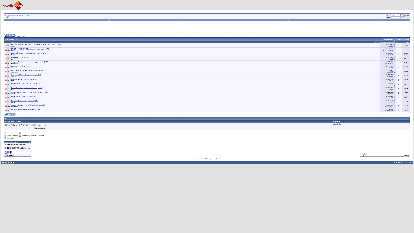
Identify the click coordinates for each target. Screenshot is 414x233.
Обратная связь (397, 162)
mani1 (12, 67)
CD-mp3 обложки (24, 15)
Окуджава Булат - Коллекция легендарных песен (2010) (29, 62)
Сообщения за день (285, 20)
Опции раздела (388, 39)
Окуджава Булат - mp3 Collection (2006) (24, 79)
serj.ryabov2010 (389, 50)
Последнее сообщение (387, 42)
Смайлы (7, 152)
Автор (17, 42)
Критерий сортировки (10, 124)
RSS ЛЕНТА (21, 36)
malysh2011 (14, 72)
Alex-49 (13, 93)
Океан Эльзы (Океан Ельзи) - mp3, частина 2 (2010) (28, 70)
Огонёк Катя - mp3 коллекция (21, 66)
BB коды (7, 151)
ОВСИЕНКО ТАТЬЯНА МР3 (20, 57)
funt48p (13, 50)
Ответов (398, 42)
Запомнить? (406, 15)
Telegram (180, 20)
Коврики (109, 20)
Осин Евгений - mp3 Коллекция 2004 (23, 83)
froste (12, 80)
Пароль (389, 17)
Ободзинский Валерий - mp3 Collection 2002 (25, 109)
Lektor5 (13, 89)
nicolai (391, 67)
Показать (33, 124)
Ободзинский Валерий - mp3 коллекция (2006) (26, 75)
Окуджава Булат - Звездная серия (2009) (24, 101)
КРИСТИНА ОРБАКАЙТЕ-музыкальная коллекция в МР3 (30, 49)
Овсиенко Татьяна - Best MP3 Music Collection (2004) (28, 105)
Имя (388, 15)
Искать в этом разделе (402, 39)
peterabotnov (14, 106)
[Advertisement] (43, 11)
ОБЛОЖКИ (15, 15)
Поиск (383, 20)
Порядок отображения (24, 124)
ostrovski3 (390, 84)
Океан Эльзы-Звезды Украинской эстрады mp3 (26, 88)
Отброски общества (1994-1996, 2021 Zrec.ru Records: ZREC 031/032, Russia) (36, 45)
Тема (12, 42)
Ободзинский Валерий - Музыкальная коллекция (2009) (29, 92)
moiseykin (335, 124)
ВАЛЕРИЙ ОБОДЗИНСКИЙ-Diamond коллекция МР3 (28, 53)
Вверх (410, 162)
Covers (9, 15)
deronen (13, 85)
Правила (39, 20)
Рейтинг (376, 42)
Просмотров (406, 42)
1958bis (13, 46)
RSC (340, 124)
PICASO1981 (14, 63)
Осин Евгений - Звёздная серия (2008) (23, 96)
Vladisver (13, 76)
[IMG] (6, 153)
